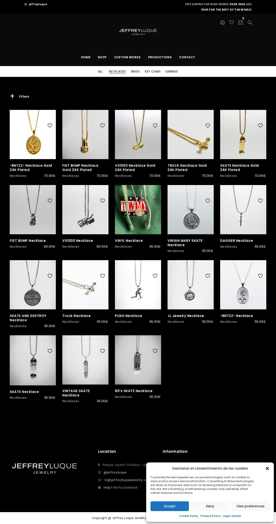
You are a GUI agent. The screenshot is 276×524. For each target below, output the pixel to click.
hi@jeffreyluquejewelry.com (128, 480)
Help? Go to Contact (121, 487)
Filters (19, 96)
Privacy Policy (210, 516)
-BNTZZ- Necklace (236, 315)
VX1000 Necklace (77, 240)
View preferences (250, 506)
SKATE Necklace (24, 391)
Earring (172, 71)
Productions (160, 57)
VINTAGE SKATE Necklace (76, 393)
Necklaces (117, 71)
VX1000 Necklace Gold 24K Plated (135, 167)
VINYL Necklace (129, 240)
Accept (170, 506)
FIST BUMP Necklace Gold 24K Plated (80, 167)
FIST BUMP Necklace (28, 240)
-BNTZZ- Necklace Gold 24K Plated (31, 167)
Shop (102, 57)
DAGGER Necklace (236, 240)
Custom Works (127, 57)
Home (85, 57)
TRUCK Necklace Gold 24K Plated (187, 167)
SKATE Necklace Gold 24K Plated (239, 167)
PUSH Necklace (128, 315)
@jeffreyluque (115, 472)
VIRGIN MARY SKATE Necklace (185, 242)
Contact (187, 57)
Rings (135, 71)
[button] (267, 468)
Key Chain (152, 71)
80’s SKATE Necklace (134, 391)
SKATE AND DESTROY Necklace (28, 317)
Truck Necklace (76, 315)
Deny (210, 506)
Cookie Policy (188, 516)
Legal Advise (232, 516)
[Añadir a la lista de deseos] (51, 117)
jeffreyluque (38, 4)
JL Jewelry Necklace (186, 315)
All (100, 71)
